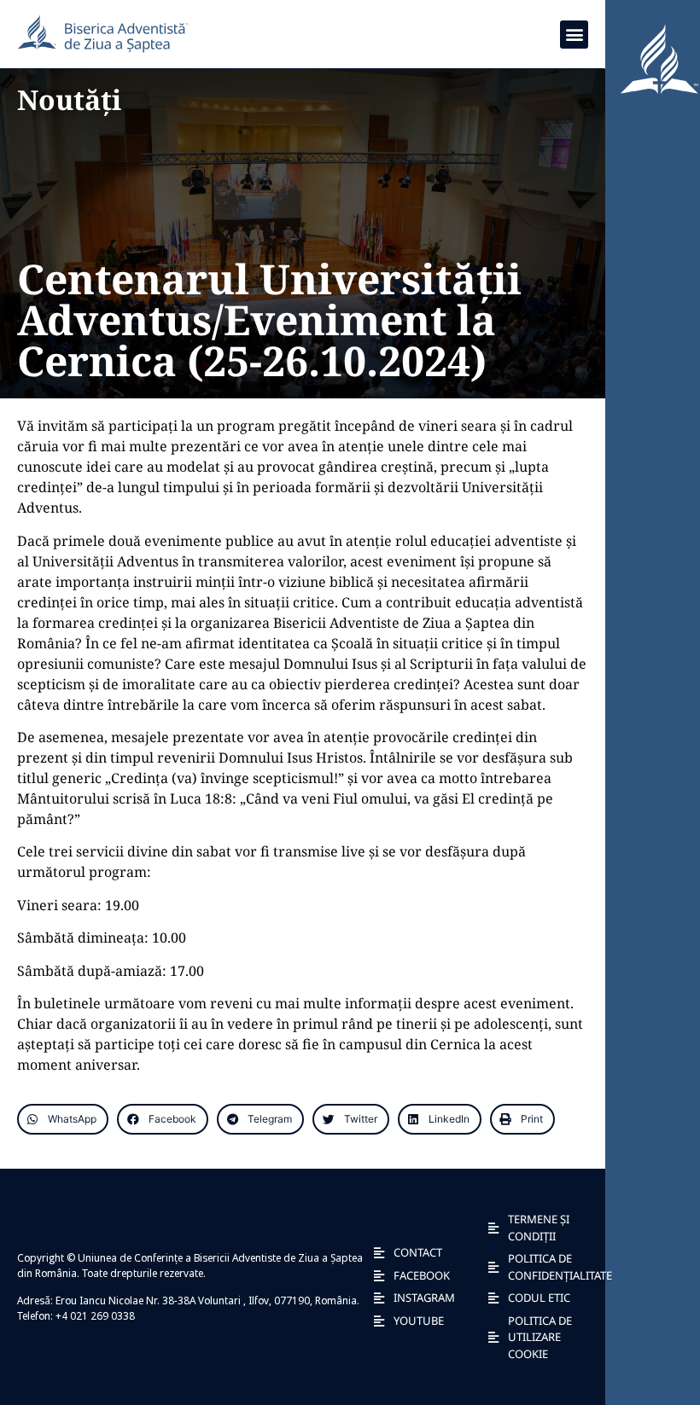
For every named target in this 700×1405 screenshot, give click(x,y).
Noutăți (69, 99)
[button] (574, 34)
